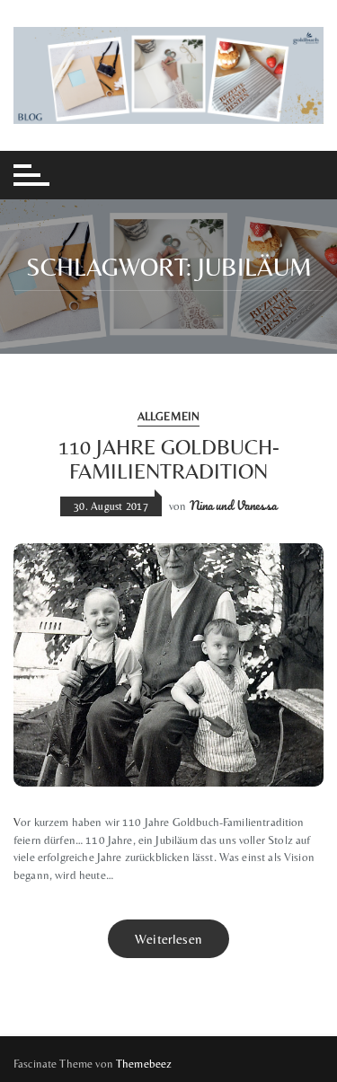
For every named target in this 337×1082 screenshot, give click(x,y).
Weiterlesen (168, 938)
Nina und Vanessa (233, 506)
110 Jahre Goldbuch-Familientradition (168, 458)
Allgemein (168, 416)
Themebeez (144, 1063)
